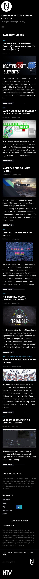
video (17, 356)
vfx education (12, 356)
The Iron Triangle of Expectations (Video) (14, 298)
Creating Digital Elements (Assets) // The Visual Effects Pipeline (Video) (19, 46)
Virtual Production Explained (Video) (19, 361)
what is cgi (29, 356)
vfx (8, 356)
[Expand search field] (19, 507)
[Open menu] (3, 27)
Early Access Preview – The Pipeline (17, 234)
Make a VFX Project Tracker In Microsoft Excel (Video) (19, 112)
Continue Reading (7, 103)
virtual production (22, 356)
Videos (4, 40)
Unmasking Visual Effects (21, 553)
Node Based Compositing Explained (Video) (16, 421)
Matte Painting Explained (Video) (16, 169)
